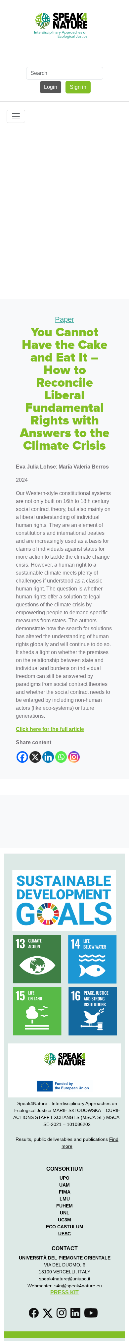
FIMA (64, 1192)
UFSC (64, 1233)
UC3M (64, 1219)
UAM (64, 1185)
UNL (64, 1212)
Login (50, 87)
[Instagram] (74, 757)
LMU (65, 1198)
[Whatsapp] (61, 757)
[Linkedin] (48, 757)
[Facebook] (22, 757)
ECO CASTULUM (64, 1226)
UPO (64, 1178)
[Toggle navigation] (16, 116)
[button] (35, 1315)
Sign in (78, 87)
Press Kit (64, 1292)
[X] (35, 757)
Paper (64, 319)
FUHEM (64, 1205)
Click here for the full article (50, 729)
